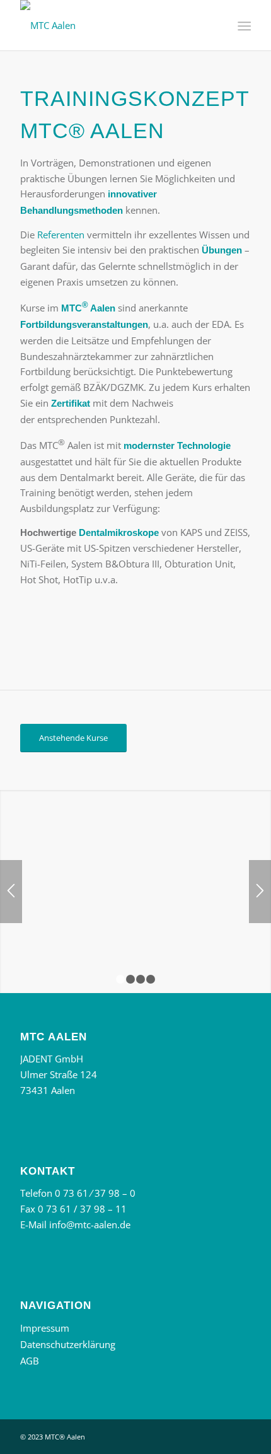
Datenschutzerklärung (67, 1344)
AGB (29, 1360)
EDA (220, 324)
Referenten (60, 234)
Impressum (44, 1328)
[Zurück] (11, 891)
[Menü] (243, 26)
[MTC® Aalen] (112, 25)
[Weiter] (260, 891)
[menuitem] (243, 26)
